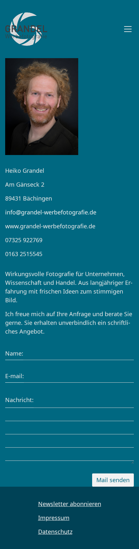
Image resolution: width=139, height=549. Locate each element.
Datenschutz (55, 531)
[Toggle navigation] (128, 29)
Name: (14, 353)
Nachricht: (19, 400)
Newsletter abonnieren (69, 504)
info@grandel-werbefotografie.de (50, 212)
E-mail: (14, 376)
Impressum (54, 518)
